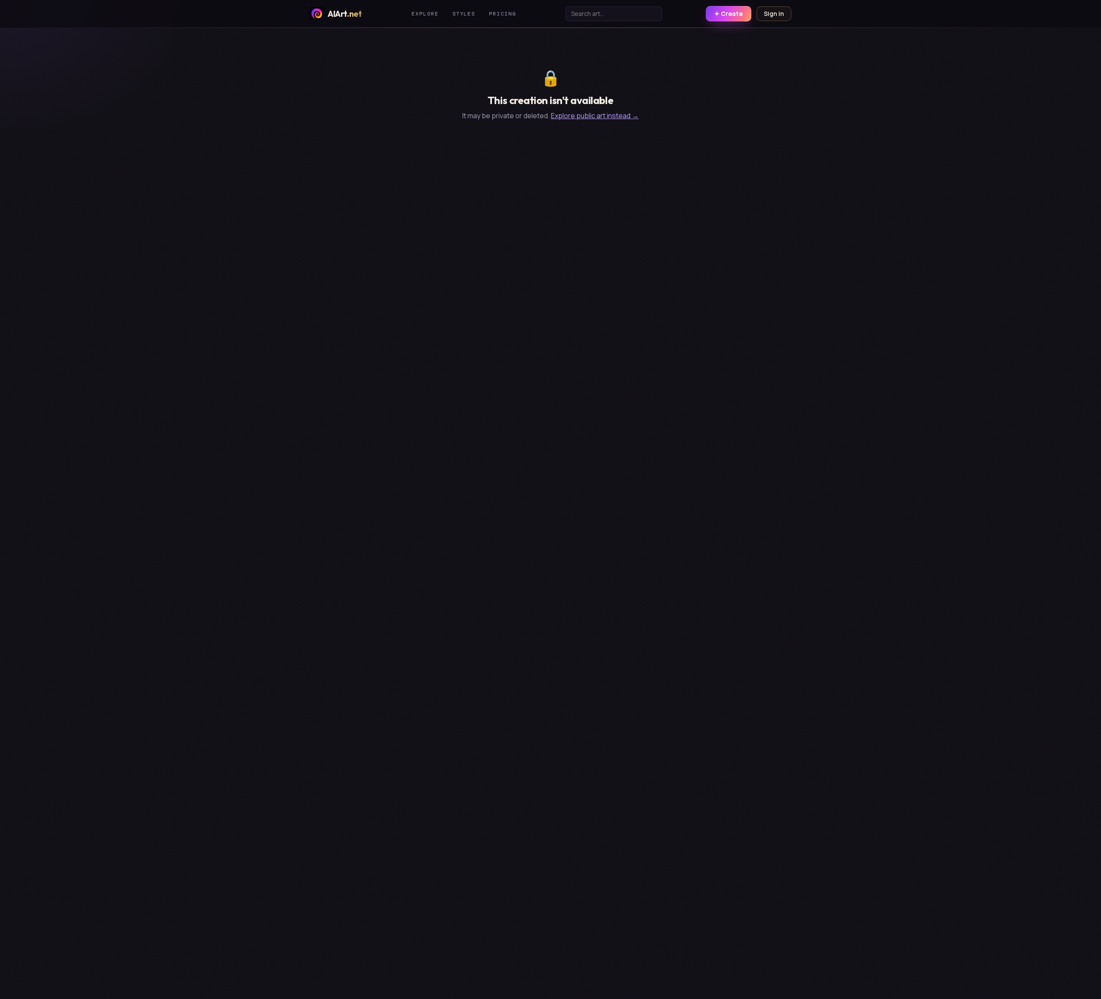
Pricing (502, 13)
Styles (464, 13)
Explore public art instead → (595, 115)
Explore (425, 13)
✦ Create (728, 13)
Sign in (774, 13)
